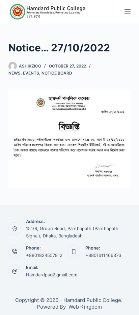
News (14, 73)
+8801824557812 (44, 255)
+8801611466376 (103, 255)
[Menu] (127, 12)
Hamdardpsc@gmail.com (51, 274)
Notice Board (56, 73)
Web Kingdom (85, 307)
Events (31, 73)
